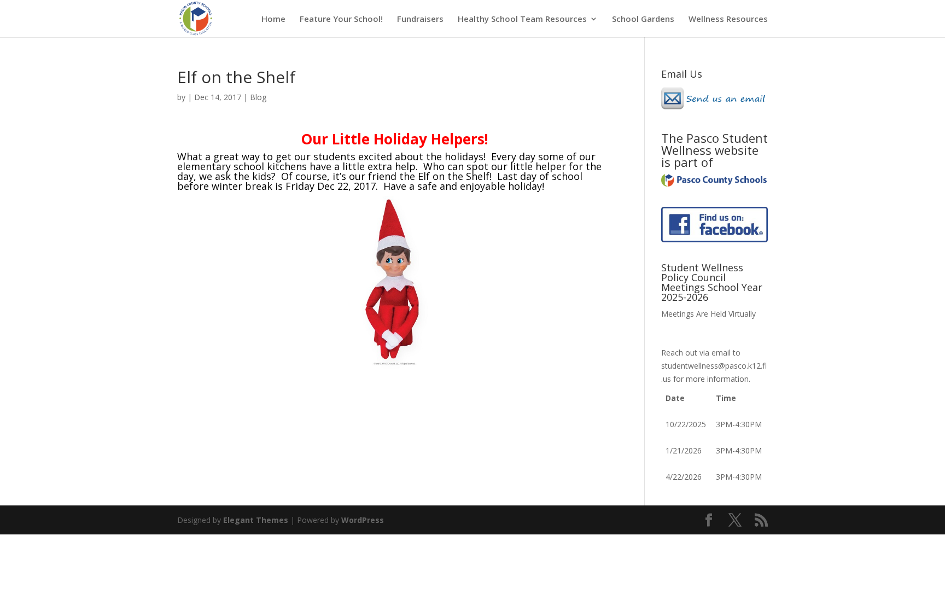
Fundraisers (420, 19)
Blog (258, 97)
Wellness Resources (728, 19)
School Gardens (643, 19)
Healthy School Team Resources (522, 19)
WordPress (362, 520)
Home (273, 19)
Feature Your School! (341, 19)
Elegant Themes (255, 520)
